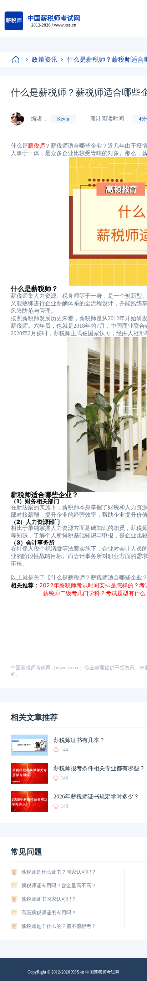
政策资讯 (44, 59)
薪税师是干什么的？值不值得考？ (58, 926)
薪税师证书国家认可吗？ (48, 899)
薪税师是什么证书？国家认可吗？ (58, 872)
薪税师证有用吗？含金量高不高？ (58, 885)
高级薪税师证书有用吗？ (48, 912)
